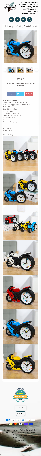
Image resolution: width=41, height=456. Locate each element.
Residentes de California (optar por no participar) (20, 438)
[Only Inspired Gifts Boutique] (9, 8)
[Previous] (4, 70)
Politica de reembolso (28, 430)
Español (19, 408)
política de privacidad (26, 432)
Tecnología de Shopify (20, 449)
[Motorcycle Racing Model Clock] (11, 70)
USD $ (19, 413)
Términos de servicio (20, 435)
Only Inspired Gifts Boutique (27, 445)
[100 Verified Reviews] (20, 403)
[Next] (36, 70)
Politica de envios (11, 430)
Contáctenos (11, 432)
